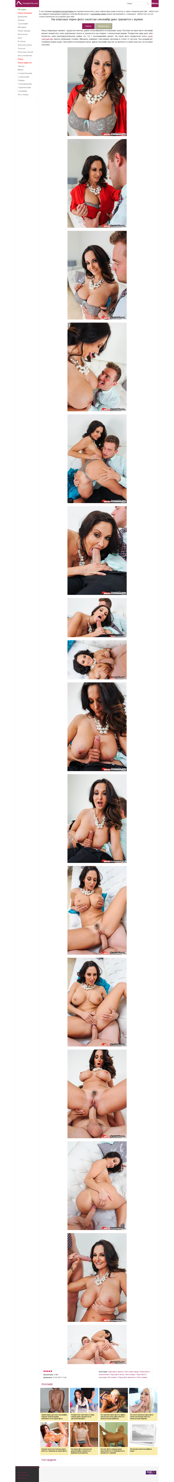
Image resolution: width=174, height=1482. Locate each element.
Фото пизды (23, 94)
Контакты (22, 1478)
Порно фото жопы (117, 1374)
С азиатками (23, 76)
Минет (20, 69)
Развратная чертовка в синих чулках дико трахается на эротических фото (82, 1417)
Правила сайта (23, 1475)
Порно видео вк (25, 62)
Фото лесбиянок (25, 55)
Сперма (21, 80)
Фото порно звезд (131, 1371)
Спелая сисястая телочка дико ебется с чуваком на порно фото (54, 1450)
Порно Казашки (25, 13)
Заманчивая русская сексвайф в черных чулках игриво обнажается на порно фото (54, 1417)
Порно (20, 59)
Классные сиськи (25, 52)
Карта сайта (22, 1472)
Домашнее (22, 16)
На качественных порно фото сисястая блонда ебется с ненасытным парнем (141, 1417)
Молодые (22, 27)
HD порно (22, 9)
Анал (20, 38)
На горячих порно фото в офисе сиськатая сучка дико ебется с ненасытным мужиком (113, 1417)
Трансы (21, 66)
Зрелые (21, 20)
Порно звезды (24, 30)
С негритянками (25, 73)
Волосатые (22, 34)
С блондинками (25, 84)
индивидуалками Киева (63, 11)
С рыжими (22, 91)
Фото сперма (142, 1377)
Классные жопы (25, 45)
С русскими (23, 23)
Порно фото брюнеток (127, 1377)
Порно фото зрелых (115, 1371)
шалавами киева (98, 14)
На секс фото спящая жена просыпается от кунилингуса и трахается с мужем (113, 1451)
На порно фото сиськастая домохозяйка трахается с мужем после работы (81, 1451)
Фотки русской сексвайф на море (141, 1450)
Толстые (21, 48)
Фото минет (112, 1377)
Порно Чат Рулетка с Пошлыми (27, 1467)
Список (88, 26)
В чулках (22, 41)
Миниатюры (103, 26)
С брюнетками (24, 87)
